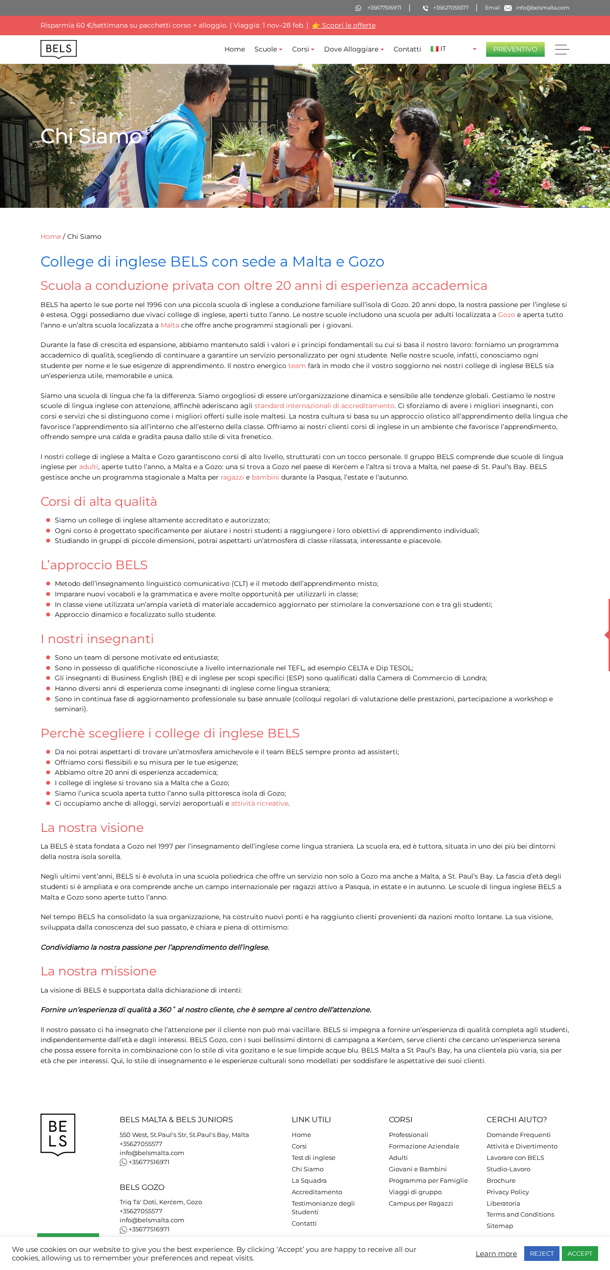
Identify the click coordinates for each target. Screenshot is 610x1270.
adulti (88, 467)
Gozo (506, 314)
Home (234, 49)
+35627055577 (141, 1143)
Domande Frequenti (519, 1134)
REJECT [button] (542, 1253)
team (297, 365)
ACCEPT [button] (580, 1253)
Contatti (407, 49)
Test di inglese (314, 1157)
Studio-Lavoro (508, 1169)
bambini (265, 477)
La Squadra (309, 1180)
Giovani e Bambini (418, 1169)
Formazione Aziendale (424, 1146)
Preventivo (515, 49)
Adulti (398, 1157)
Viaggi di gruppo (415, 1192)
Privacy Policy (508, 1192)
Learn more (496, 1254)
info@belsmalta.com (152, 1153)
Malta (170, 325)
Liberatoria (503, 1203)
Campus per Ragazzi (421, 1203)
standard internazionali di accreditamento (324, 405)
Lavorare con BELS (515, 1157)
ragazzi (232, 477)
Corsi (300, 49)
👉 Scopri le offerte (344, 25)
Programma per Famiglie (428, 1180)
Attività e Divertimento (522, 1146)
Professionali (408, 1134)
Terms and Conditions (520, 1214)
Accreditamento (317, 1192)
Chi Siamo (308, 1169)
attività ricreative (259, 803)
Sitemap (500, 1225)
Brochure (501, 1180)
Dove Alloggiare (351, 49)
